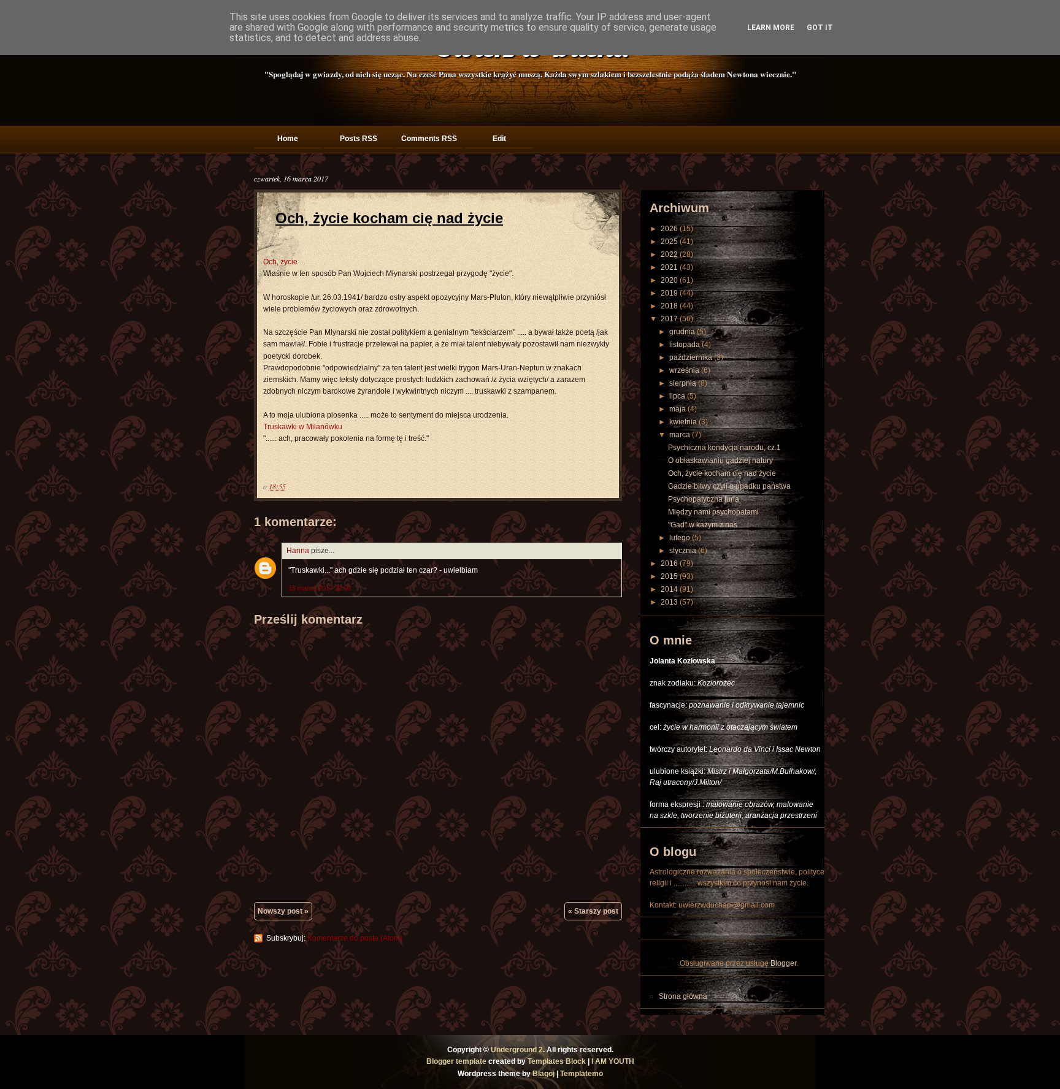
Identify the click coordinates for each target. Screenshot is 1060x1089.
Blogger (783, 963)
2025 (669, 241)
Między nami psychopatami (713, 512)
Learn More (770, 27)
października (690, 357)
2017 (669, 319)
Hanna (297, 550)
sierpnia (682, 383)
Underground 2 (517, 1049)
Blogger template (456, 1061)
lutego (679, 537)
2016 (669, 563)
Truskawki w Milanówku (302, 426)
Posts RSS (358, 138)
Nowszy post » (283, 911)
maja (677, 409)
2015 (669, 576)
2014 (669, 589)
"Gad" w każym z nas (702, 525)
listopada (684, 344)
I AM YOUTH (612, 1061)
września (684, 370)
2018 (669, 306)
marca (679, 434)
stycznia (682, 550)
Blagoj (543, 1073)
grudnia (682, 331)
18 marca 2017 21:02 (319, 588)
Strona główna (683, 996)
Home (287, 138)
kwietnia (683, 422)
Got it (820, 27)
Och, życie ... (284, 262)
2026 (669, 228)
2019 (669, 293)
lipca (677, 396)
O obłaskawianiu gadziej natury (720, 460)
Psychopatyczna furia (703, 499)
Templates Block (557, 1061)
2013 (669, 602)
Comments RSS (429, 138)
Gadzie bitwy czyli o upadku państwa (729, 486)
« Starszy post (593, 911)
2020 (669, 280)
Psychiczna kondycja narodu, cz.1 (724, 447)
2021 (669, 267)
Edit (499, 138)
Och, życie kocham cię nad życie (389, 218)
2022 (669, 254)
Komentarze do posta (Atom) (354, 938)
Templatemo (581, 1073)
